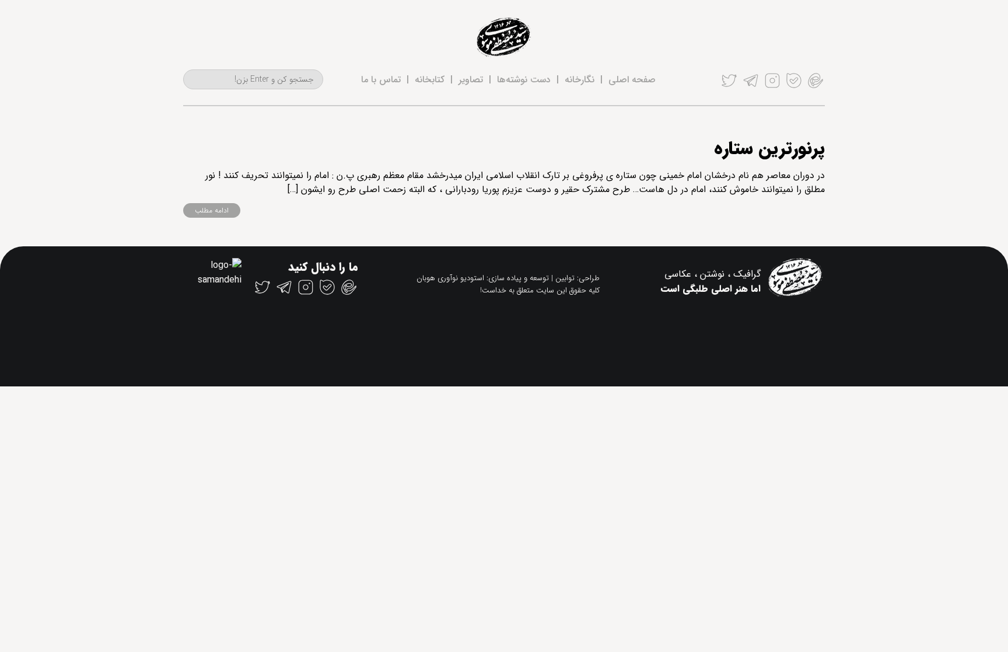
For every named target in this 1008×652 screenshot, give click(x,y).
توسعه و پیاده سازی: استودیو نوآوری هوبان (482, 278)
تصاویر (471, 79)
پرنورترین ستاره (769, 149)
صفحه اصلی (632, 79)
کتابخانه (429, 79)
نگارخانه (579, 79)
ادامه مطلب (212, 210)
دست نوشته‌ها (524, 79)
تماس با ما (381, 79)
